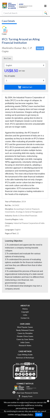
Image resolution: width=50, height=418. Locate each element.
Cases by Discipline (25, 333)
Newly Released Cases (25, 330)
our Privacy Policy (25, 414)
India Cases (25, 342)
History (25, 309)
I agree (38, 414)
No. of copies (9, 76)
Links (25, 315)
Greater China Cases (25, 336)
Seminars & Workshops (25, 358)
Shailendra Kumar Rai (14, 47)
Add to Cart (27, 87)
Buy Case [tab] (7, 58)
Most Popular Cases (25, 327)
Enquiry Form (27, 396)
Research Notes (25, 345)
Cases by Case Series (25, 339)
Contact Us (25, 318)
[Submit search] (45, 13)
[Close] (48, 401)
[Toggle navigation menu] (45, 6)
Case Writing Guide (25, 355)
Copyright (25, 312)
